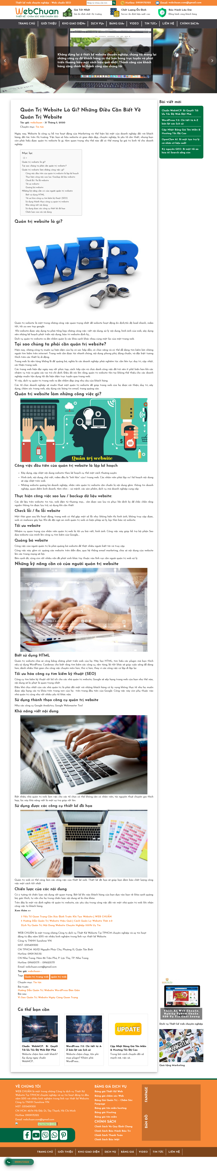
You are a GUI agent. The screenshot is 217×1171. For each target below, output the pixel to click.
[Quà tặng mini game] (181, 1045)
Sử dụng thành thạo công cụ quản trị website (47, 202)
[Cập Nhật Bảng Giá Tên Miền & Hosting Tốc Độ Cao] (128, 1028)
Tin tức (150, 23)
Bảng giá (116, 23)
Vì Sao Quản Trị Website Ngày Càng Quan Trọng (48, 997)
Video (134, 23)
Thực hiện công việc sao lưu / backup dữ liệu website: (50, 177)
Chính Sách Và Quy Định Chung (113, 1126)
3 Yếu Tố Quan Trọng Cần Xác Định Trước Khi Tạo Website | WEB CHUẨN (66, 916)
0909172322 (143, 2)
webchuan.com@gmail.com (185, 2)
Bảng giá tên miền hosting (110, 1108)
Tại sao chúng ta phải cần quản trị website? (44, 166)
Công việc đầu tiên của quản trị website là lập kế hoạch (52, 173)
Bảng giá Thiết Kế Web (109, 1091)
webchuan (36, 122)
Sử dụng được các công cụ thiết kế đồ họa (45, 209)
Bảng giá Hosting (105, 1112)
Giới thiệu (48, 23)
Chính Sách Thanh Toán (109, 1135)
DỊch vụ (97, 23)
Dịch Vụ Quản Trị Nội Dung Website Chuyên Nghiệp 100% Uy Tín (61, 925)
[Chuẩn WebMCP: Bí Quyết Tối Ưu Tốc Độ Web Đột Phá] (40, 1028)
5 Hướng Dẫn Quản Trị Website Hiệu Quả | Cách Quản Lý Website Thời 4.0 (66, 921)
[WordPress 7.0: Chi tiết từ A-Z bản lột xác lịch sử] (84, 1028)
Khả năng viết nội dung (37, 205)
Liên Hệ (168, 23)
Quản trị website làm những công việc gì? (43, 170)
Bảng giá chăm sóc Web (109, 1096)
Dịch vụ (110, 1152)
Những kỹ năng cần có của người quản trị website (47, 191)
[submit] (114, 2)
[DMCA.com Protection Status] (48, 1124)
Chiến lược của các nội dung (39, 212)
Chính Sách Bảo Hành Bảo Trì (113, 1131)
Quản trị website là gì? (33, 162)
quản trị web (58, 977)
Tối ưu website (32, 184)
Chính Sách (189, 23)
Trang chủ (26, 23)
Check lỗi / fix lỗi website (37, 180)
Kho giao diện (73, 23)
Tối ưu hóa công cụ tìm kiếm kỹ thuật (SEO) (47, 198)
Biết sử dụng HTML (35, 195)
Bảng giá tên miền (106, 1117)
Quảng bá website (34, 187)
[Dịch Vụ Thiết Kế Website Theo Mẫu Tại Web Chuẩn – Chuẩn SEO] (181, 999)
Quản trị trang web (36, 977)
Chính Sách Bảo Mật (107, 1139)
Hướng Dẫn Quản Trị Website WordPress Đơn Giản (49, 990)
